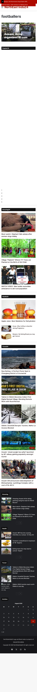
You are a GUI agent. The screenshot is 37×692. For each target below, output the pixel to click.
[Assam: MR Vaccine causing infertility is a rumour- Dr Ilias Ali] (6, 535)
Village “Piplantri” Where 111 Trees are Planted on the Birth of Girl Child (24, 516)
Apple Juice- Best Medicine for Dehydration (18, 321)
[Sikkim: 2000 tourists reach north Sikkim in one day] (6, 587)
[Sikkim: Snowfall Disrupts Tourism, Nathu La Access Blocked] (6, 578)
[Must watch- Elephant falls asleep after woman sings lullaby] (6, 509)
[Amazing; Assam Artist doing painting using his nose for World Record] (6, 501)
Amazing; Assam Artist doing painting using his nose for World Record (23, 500)
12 (13, 617)
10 (3, 617)
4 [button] (1, 199)
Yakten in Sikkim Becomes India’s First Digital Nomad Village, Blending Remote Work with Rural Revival (16, 399)
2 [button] (1, 193)
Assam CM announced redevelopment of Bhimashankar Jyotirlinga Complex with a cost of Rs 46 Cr (17, 483)
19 (13, 621)
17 (3, 621)
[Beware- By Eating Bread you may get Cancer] (6, 336)
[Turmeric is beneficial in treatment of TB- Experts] (6, 543)
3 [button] (1, 196)
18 (8, 621)
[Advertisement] (18, 30)
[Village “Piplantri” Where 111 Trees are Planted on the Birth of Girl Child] (6, 517)
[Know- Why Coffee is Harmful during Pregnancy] (6, 328)
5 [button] (1, 202)
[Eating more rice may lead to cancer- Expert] (6, 551)
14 (23, 617)
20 (18, 621)
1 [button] (1, 190)
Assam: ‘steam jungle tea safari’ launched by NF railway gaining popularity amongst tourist (17, 454)
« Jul (2, 632)
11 (8, 617)
